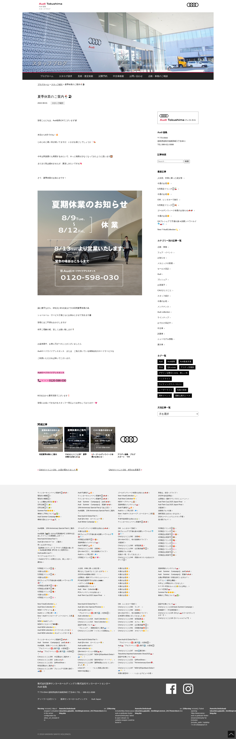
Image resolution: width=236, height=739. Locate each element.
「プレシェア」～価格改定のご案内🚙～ (93, 628)
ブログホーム (46, 76)
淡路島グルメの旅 (164, 511)
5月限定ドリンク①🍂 (167, 205)
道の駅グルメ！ (164, 519)
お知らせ (161, 258)
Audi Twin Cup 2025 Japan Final (171, 502)
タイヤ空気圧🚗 (164, 589)
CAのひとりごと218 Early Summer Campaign (175, 607)
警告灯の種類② (44, 496)
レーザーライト (165, 390)
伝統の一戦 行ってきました (128, 554)
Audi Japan (96, 699)
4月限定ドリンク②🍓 (166, 540)
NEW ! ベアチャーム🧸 (126, 502)
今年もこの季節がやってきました (170, 583)
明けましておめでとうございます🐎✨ (92, 571)
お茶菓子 (161, 285)
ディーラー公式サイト (47, 699)
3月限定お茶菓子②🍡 (166, 552)
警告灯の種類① (44, 499)
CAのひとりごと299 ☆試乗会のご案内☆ (53, 657)
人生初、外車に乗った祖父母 (170, 178)
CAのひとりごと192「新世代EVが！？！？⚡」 (95, 660)
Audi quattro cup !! (44, 553)
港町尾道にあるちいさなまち (168, 514)
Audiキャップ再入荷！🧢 (127, 511)
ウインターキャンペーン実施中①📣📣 (92, 499)
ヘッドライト (164, 379)
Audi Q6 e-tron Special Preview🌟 (90, 607)
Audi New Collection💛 (126, 499)
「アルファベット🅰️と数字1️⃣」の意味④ (93, 613)
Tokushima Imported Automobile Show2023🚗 (135, 654)
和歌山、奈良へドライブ (167, 493)
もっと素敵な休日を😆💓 (47, 502)
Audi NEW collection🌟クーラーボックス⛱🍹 (54, 630)
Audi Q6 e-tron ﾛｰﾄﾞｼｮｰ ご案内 (49, 542)
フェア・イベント (165, 252)
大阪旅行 (161, 508)
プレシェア (162, 279)
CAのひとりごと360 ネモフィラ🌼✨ (132, 631)
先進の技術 (182, 390)
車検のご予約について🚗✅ (48, 514)
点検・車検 (162, 247)
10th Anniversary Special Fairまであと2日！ (94, 508)
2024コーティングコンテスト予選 (170, 517)
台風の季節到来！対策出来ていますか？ (173, 577)
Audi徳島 (171, 361)
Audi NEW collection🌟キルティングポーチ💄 (55, 633)
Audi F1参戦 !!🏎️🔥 (85, 493)
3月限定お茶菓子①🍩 (166, 555)
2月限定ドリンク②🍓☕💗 (88, 557)
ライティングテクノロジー (170, 384)
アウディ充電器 (187, 367)
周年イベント (164, 395)
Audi (159, 274)
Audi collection (163, 312)
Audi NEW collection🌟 (46, 627)
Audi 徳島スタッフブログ (44, 8)
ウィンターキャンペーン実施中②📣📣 (52, 493)
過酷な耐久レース (182, 395)
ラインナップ (163, 317)
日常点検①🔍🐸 (44, 508)
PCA (161, 367)
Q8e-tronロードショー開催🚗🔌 (90, 651)
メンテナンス (163, 307)
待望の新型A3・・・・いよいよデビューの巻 (134, 673)
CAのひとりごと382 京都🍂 (89, 548)
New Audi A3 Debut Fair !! (87, 516)
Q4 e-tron (171, 367)
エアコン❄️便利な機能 (166, 580)
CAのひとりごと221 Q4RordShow (51, 663)
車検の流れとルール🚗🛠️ (48, 519)
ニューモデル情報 (165, 339)
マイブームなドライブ (46, 556)
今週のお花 (162, 301)
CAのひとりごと (164, 290)
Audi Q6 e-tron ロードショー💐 (90, 519)
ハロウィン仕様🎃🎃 (85, 583)
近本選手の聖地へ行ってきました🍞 (131, 616)
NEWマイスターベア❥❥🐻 (48, 624)
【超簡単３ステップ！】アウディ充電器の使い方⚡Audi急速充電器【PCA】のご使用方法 (56, 549)
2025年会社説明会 (165, 496)
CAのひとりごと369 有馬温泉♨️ (130, 545)
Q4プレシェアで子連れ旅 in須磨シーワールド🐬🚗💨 (177, 222)
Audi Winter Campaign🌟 (87, 522)
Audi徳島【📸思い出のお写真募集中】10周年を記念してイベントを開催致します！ (56, 535)
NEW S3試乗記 (83, 671)
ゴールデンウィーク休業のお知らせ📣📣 (175, 210)
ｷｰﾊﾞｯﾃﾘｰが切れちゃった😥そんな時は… (173, 586)
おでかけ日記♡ (164, 323)
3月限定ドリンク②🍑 (166, 546)
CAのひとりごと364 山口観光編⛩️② (132, 548)
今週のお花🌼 (163, 183)
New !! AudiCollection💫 (168, 229)
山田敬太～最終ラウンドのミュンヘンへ (173, 499)
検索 (187, 161)
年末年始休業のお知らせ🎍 (128, 519)
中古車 (160, 328)
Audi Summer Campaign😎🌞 (49, 517)
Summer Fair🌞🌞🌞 (45, 511)
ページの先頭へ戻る (231, 734)
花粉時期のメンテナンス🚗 (128, 505)
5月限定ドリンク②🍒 (167, 189)
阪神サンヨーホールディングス (74, 699)
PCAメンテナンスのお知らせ (88, 592)
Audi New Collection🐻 (88, 589)
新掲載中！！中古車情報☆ (168, 610)
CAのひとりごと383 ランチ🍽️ (130, 607)
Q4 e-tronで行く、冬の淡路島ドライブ (92, 551)
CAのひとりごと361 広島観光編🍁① (132, 628)
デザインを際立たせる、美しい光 (173, 373)
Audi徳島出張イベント (86, 586)
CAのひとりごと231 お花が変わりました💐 (58, 470)
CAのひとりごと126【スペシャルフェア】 (174, 618)
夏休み (40, 562)
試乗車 (160, 334)
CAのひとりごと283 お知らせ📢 (50, 660)
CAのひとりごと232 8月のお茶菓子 (125, 470)
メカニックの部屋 (165, 263)
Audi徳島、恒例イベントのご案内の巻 (52, 646)
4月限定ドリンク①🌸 (166, 543)
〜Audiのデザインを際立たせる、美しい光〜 (54, 559)
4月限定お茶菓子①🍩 (166, 537)
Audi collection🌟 (84, 616)
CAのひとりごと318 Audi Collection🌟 (93, 619)
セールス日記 (163, 269)
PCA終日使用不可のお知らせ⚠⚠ (90, 580)
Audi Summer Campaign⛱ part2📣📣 (94, 502)
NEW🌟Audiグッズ (45, 621)
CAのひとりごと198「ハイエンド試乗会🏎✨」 (95, 631)
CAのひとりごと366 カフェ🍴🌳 (131, 622)
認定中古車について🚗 (86, 625)
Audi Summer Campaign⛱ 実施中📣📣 (94, 505)
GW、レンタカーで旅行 (168, 200)
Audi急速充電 (185, 361)
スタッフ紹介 (57, 84)
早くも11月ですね (44, 545)
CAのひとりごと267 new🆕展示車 (131, 651)
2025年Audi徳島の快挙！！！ (89, 574)
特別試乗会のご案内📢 (46, 666)
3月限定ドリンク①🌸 (166, 549)
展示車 (160, 344)
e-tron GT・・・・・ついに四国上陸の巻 (93, 668)
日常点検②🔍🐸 (44, 505)
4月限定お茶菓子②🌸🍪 (87, 539)
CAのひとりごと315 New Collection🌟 (93, 622)
